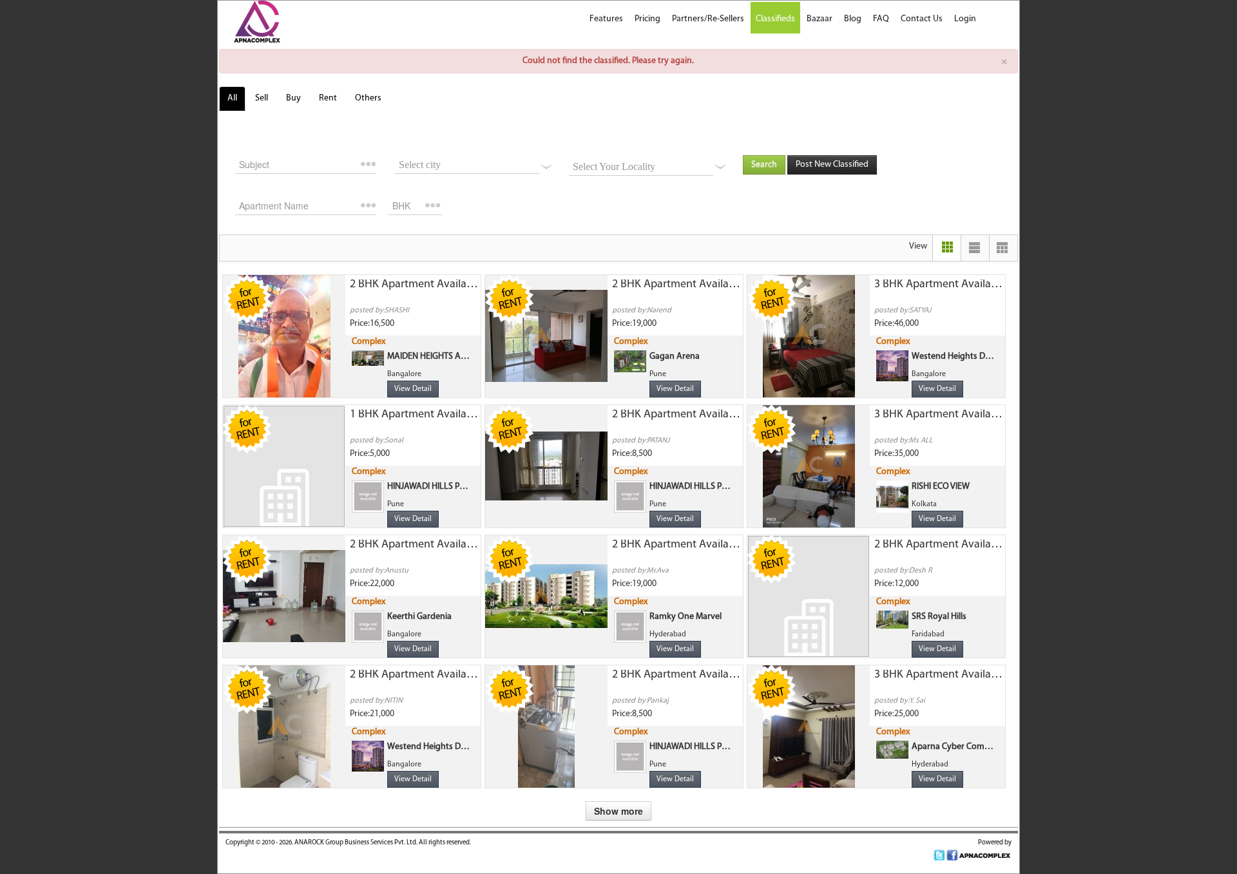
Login (965, 19)
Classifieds (775, 19)
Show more (618, 810)
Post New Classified (832, 164)
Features (606, 19)
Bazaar (819, 19)
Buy (293, 98)
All (232, 98)
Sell (261, 98)
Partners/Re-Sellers (708, 19)
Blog (852, 19)
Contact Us (922, 19)
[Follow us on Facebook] (952, 855)
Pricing (647, 19)
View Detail (413, 389)
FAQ (881, 19)
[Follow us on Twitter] (939, 855)
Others (368, 98)
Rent (328, 98)
